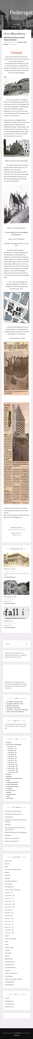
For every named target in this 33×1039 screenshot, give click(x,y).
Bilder (8, 780)
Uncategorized (9, 976)
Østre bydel (13, 40)
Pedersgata (17, 12)
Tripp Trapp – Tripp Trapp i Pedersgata (17, 709)
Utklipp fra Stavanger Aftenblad (13, 979)
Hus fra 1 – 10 (12, 746)
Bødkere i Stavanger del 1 (12, 841)
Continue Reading (9, 577)
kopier (6, 944)
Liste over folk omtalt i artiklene (15, 711)
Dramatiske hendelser (13, 786)
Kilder (8, 796)
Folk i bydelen (8, 884)
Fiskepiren (9, 788)
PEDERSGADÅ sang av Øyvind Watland (16, 832)
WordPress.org (9, 1007)
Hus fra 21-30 (12, 750)
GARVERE (7, 824)
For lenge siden (11, 790)
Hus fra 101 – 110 (13, 766)
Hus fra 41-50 (12, 754)
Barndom (9, 776)
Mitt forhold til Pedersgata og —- (14, 814)
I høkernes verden (9, 569)
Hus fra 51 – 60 (12, 756)
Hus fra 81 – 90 (12, 762)
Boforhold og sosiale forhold (14, 778)
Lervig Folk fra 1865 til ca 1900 (15, 703)
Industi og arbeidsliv (12, 784)
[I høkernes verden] (16, 559)
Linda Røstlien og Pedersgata (13, 811)
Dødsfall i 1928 (8, 621)
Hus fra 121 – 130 (13, 770)
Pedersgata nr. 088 (10, 597)
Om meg (7, 950)
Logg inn (7, 998)
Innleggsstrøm (9, 1001)
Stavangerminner (11, 794)
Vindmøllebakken (9, 982)
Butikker (9, 774)
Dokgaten (7, 878)
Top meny (7, 970)
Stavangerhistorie (10, 961)
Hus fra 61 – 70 (12, 758)
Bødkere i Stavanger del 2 (12, 838)
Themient (16, 1035)
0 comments (13, 44)
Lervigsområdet (9, 947)
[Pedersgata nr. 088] (16, 587)
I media (7, 936)
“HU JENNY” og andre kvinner (15, 701)
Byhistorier (8, 875)
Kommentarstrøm (10, 1004)
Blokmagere (8, 835)
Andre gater (7, 37)
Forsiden (9, 742)
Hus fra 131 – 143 (13, 772)
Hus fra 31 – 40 (12, 752)
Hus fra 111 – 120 (13, 768)
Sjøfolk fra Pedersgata (13, 705)
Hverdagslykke (9, 817)
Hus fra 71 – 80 (12, 760)
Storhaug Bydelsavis (10, 967)
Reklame (9, 792)
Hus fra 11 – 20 (12, 748)
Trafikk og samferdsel (12, 782)
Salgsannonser (9, 959)
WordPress (18, 1033)
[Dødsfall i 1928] (16, 612)
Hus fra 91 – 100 (12, 764)
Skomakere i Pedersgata (13, 707)
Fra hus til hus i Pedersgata (14, 744)
